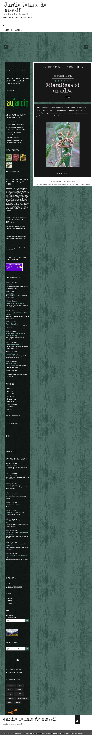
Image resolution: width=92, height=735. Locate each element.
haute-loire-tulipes (57, 184)
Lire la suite (62, 174)
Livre (9, 596)
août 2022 (10, 407)
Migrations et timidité (63, 87)
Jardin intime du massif (25, 7)
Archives (20, 30)
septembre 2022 (12, 404)
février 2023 (10, 394)
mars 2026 (10, 388)
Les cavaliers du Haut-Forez (14, 127)
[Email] (18, 659)
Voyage (10, 603)
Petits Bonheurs (11, 512)
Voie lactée (10, 294)
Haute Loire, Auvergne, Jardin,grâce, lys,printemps (14, 587)
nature (18, 702)
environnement (22, 698)
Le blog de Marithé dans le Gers (15, 122)
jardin (9, 593)
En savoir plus (79, 733)
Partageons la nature (13, 25)
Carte (9, 436)
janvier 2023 (10, 396)
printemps (11, 698)
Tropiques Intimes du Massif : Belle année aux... (16, 334)
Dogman (8, 504)
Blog (9, 583)
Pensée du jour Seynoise (13, 132)
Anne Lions (9, 485)
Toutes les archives (13, 416)
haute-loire (11, 685)
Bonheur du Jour (11, 532)
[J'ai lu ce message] (90, 733)
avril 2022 (10, 412)
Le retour (9, 284)
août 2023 (10, 391)
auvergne (18, 689)
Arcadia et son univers (13, 137)
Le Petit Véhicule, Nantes (15, 21)
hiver (9, 689)
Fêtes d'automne (12, 354)
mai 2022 (9, 409)
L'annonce (9, 373)
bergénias (67, 184)
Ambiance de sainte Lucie (14, 344)
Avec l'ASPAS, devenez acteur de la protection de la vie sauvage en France (16, 238)
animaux (12, 590)
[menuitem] (8, 30)
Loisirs (10, 598)
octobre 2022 (11, 401)
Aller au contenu (7, 2)
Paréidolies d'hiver (12, 324)
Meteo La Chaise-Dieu (14, 264)
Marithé (8, 521)
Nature (10, 600)
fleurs (10, 702)
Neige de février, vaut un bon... (16, 303)
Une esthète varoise (12, 135)
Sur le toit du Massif (12, 363)
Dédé (7, 465)
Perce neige (9, 495)
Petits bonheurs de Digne (14, 140)
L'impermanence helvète (14, 142)
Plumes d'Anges (11, 544)
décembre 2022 (11, 399)
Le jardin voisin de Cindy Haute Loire (17, 129)
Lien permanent (58, 181)
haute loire (19, 694)
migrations (74, 184)
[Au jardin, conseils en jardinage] (17, 103)
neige (9, 694)
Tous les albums (14, 171)
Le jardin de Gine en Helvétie (15, 124)
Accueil (8, 30)
